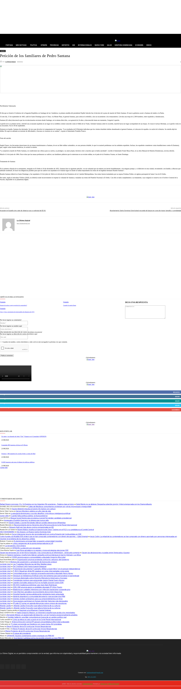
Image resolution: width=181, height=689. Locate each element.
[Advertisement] (63, 264)
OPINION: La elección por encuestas (26, 548)
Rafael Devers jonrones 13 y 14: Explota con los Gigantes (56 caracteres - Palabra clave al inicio (37, 504)
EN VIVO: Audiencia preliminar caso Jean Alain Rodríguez (35, 585)
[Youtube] (13, 35)
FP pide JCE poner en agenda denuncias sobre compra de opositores (40, 603)
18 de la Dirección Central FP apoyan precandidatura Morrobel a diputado (40, 622)
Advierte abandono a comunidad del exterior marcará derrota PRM (39, 596)
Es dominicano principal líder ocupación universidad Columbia (38, 541)
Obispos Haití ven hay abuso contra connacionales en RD (31, 527)
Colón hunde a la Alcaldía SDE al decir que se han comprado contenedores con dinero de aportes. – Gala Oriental (44, 536)
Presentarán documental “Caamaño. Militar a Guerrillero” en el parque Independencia (46, 569)
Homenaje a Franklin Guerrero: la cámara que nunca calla (26, 520)
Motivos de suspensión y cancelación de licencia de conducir (33, 562)
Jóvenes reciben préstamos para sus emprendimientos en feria (37, 599)
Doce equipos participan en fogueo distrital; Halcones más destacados (40, 601)
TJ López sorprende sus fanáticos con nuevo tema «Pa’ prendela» (36, 624)
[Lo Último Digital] (1, 62)
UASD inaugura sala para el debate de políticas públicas (17, 462)
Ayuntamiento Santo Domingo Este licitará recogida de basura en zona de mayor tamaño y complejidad (145, 211)
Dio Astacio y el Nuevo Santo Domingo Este (34, 532)
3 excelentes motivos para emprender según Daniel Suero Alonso (38, 580)
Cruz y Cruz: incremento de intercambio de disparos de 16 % (17, 312)
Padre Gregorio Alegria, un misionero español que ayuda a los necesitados (46, 612)
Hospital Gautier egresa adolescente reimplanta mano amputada (38, 594)
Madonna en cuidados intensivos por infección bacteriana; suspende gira (41, 589)
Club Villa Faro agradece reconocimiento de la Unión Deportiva (37, 592)
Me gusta (176, 392)
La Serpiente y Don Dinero (15, 546)
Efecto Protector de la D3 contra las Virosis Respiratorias (29, 626)
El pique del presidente (22, 633)
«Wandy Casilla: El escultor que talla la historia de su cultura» (37, 605)
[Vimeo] (10, 35)
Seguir (177, 396)
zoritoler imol (5, 564)
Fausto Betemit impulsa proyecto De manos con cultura (33, 509)
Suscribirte (176, 409)
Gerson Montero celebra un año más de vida (33, 511)
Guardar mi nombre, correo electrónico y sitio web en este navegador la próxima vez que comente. (35, 342)
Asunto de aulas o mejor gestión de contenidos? (13, 305)
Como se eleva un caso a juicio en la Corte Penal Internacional (37, 619)
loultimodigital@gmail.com (95, 672)
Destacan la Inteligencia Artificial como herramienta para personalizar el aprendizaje (46, 576)
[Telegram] (105, 98)
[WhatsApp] (98, 98)
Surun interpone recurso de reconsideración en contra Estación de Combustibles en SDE (46, 534)
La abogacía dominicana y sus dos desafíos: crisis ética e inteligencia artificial (40, 513)
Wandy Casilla (5, 605)
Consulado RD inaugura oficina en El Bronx (14, 445)
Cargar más (4, 467)
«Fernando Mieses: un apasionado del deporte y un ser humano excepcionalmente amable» (42, 615)
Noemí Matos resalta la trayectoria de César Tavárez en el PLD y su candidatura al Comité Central (55, 529)
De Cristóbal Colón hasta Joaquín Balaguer (30, 566)
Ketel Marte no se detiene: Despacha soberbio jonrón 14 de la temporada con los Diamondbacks (114, 504)
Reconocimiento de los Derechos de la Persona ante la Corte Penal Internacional (45, 525)
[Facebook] (1, 35)
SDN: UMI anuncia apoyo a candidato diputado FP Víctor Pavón (37, 587)
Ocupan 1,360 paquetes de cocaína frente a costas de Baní (18, 453)
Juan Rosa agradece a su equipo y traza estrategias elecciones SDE (42, 550)
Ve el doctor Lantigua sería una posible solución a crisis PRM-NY (39, 638)
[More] (113, 98)
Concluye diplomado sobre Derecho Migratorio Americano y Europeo (40, 578)
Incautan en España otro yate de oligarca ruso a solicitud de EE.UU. (23, 211)
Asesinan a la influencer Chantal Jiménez (35, 610)
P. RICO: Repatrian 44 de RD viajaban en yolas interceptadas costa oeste (41, 571)
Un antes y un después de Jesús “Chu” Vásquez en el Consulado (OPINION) (23, 436)
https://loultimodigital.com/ (23, 223)
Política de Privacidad (113, 684)
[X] (7, 35)
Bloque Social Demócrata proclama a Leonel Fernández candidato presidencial (41, 518)
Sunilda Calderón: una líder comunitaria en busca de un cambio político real (37, 617)
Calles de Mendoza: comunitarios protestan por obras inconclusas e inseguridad (59, 506)
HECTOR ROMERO (7, 532)
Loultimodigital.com (87, 684)
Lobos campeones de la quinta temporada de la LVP (33, 543)
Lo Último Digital (10, 61)
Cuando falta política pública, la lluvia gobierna (29, 516)
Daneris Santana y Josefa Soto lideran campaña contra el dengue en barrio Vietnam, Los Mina (44, 555)
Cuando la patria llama (69, 305)
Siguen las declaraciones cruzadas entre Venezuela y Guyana (105, 552)
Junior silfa (4, 516)
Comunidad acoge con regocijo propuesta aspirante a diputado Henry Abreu (43, 573)
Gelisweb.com (103, 684)
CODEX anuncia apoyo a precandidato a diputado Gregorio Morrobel (38, 557)
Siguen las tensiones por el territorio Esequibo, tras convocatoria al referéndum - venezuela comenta (40, 552)
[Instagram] (4, 35)
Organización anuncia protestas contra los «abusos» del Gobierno (43, 559)
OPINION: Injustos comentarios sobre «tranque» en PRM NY (30, 635)
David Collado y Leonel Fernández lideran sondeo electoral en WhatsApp (37, 522)
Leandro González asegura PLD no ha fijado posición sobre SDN (38, 582)
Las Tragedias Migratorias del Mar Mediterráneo (32, 564)
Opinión (3, 51)
